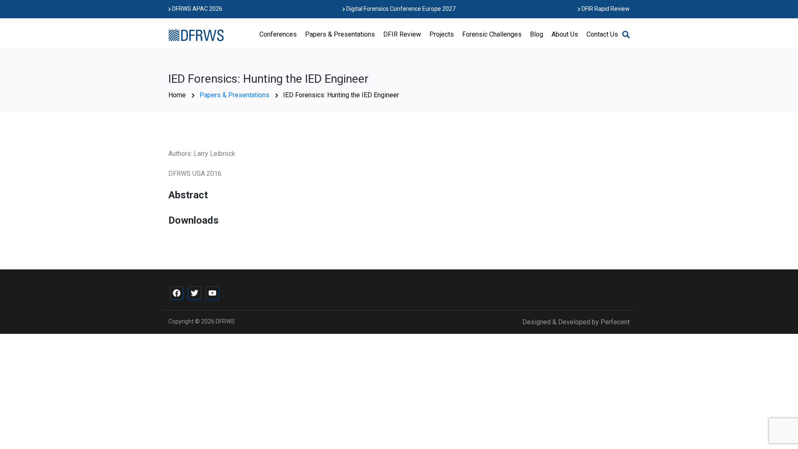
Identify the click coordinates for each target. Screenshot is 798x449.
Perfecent (615, 322)
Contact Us (602, 34)
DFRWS (225, 321)
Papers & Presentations (340, 34)
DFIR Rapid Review (605, 8)
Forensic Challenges (492, 34)
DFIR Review (402, 34)
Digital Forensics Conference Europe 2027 (400, 8)
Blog (536, 34)
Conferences (278, 34)
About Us (565, 34)
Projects (441, 34)
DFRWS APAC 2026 (196, 8)
